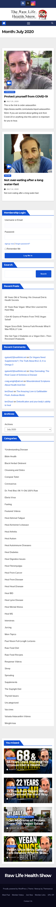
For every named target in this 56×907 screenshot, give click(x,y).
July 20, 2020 (13, 101)
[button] (52, 23)
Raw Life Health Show (28, 14)
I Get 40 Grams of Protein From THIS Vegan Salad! (26, 821)
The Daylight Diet (13, 689)
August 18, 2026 (16, 828)
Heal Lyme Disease (14, 600)
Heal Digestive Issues (15, 559)
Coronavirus (9, 92)
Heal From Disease (14, 580)
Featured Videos (12, 511)
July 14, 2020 (13, 189)
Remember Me (13, 249)
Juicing (8, 627)
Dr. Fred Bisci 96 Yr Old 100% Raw (21, 491)
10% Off (51, 895)
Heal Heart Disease (14, 586)
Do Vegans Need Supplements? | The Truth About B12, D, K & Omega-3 (25, 361)
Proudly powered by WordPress (15, 889)
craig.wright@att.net (14, 381)
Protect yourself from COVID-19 (26, 96)
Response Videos (13, 662)
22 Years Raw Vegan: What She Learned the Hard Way (27, 792)
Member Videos (18, 895)
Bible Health (10, 456)
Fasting (7, 175)
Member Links (40, 895)
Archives (9, 424)
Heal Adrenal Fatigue (15, 518)
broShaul (9, 391)
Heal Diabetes (11, 552)
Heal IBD (9, 593)
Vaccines (9, 709)
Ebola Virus (10, 497)
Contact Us (28, 901)
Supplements (11, 682)
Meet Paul (6, 895)
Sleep (7, 668)
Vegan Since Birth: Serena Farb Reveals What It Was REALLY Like (26, 853)
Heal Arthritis (11, 532)
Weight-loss (10, 723)
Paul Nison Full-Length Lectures (20, 641)
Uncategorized (12, 703)
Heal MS (9, 614)
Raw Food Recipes (14, 655)
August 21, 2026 (16, 799)
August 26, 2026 (16, 769)
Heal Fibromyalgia (13, 566)
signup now (9, 244)
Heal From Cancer (13, 573)
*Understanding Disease (16, 450)
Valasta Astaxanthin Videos (18, 716)
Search (8, 264)
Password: (9, 232)
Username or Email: (14, 220)
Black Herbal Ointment (15, 463)
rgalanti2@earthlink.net (15, 357)
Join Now (29, 895)
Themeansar (47, 889)
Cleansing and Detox (15, 470)
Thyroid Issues (12, 696)
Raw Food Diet (12, 648)
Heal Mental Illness (14, 607)
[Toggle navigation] (28, 23)
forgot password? (23, 244)
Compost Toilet (12, 477)
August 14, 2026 (16, 857)
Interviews (9, 621)
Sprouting (9, 675)
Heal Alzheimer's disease (17, 525)
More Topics (10, 634)
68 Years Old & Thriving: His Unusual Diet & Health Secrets (27, 765)
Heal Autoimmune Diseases (18, 545)
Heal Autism (10, 538)
